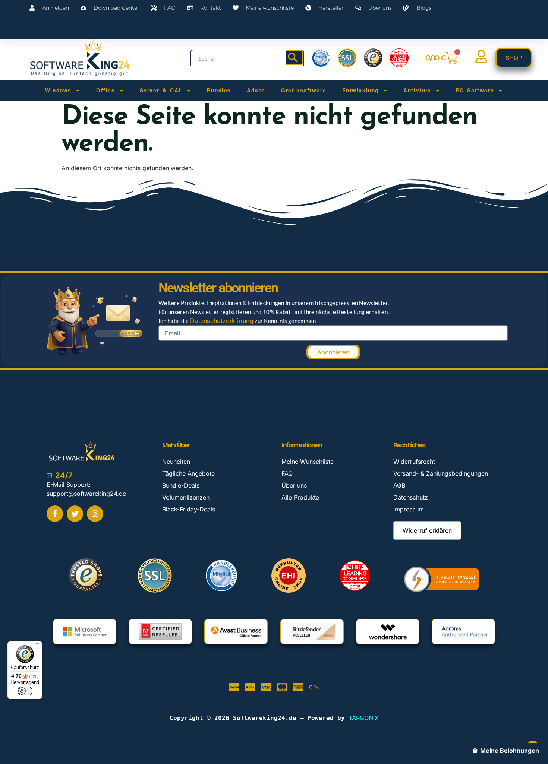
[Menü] (37, 645)
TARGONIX (364, 718)
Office (105, 90)
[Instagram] (95, 513)
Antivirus (417, 90)
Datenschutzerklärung (221, 320)
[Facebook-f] (55, 513)
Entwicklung (360, 90)
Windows (58, 90)
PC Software (475, 90)
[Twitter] (75, 513)
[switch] (25, 691)
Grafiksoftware (303, 90)
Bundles (219, 90)
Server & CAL (161, 90)
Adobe (256, 90)
